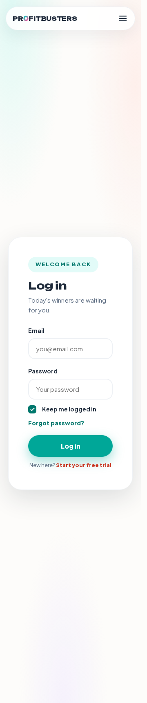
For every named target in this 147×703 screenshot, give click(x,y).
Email (36, 330)
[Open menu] (123, 18)
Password (43, 371)
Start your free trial (83, 465)
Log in (70, 446)
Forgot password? (56, 423)
